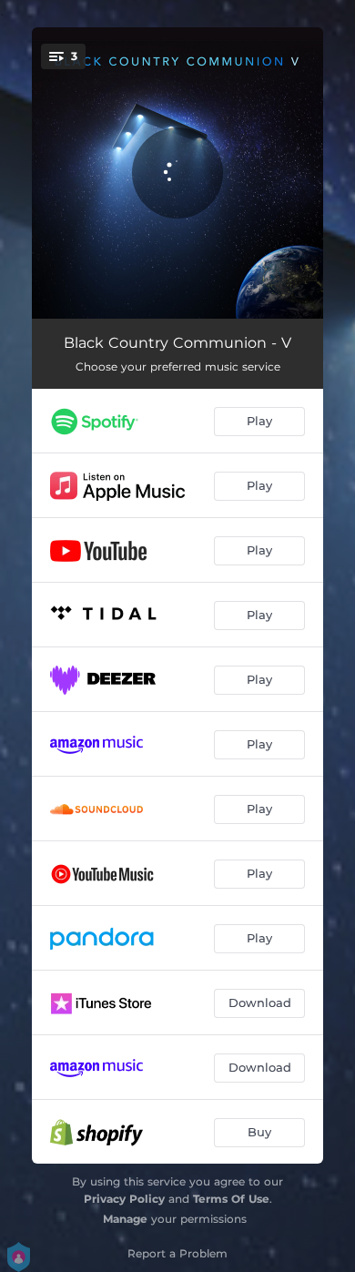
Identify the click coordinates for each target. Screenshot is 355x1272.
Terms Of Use (231, 1199)
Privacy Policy (124, 1199)
